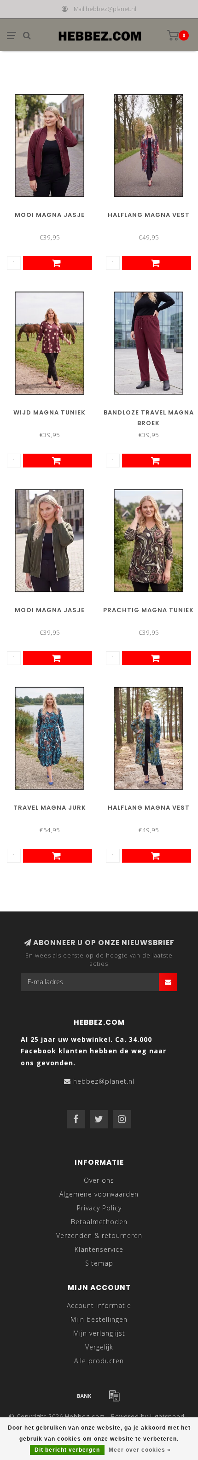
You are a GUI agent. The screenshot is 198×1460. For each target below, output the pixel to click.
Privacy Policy (99, 1207)
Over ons (99, 1180)
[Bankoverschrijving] (84, 1395)
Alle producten (99, 1360)
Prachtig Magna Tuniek (148, 610)
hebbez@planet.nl (103, 1081)
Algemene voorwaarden (99, 1194)
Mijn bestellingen (99, 1319)
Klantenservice (99, 1249)
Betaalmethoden (99, 1221)
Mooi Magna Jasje (50, 214)
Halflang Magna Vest (149, 214)
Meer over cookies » (140, 1450)
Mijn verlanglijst (99, 1333)
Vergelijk (99, 1347)
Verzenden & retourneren (99, 1235)
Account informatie (99, 1305)
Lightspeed (167, 1416)
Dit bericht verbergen (67, 1450)
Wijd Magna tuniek (49, 412)
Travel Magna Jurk (49, 807)
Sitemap (99, 1263)
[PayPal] (114, 1395)
